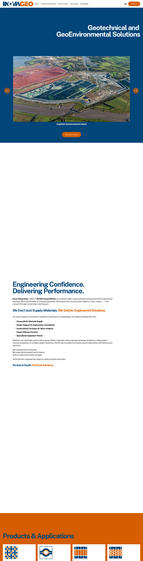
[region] (71, 90)
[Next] (136, 91)
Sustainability (84, 4)
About (37, 4)
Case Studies (74, 4)
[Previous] (7, 91)
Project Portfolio (63, 4)
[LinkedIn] (125, 4)
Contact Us (134, 4)
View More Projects (71, 135)
